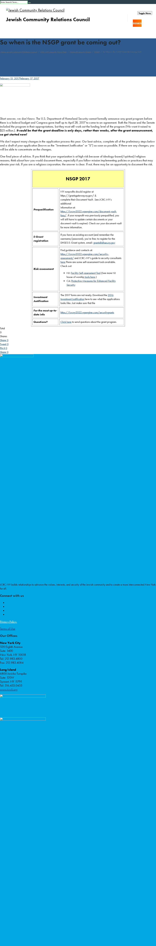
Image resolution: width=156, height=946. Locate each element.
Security (71, 285)
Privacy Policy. (8, 622)
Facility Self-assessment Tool (86, 273)
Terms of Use (7, 629)
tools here (89, 277)
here (62, 262)
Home (18, 51)
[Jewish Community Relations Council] (81, 10)
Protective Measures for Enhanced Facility (93, 281)
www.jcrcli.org (9, 689)
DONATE (137, 23)
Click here (65, 322)
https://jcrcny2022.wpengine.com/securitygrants (87, 312)
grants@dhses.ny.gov (104, 242)
